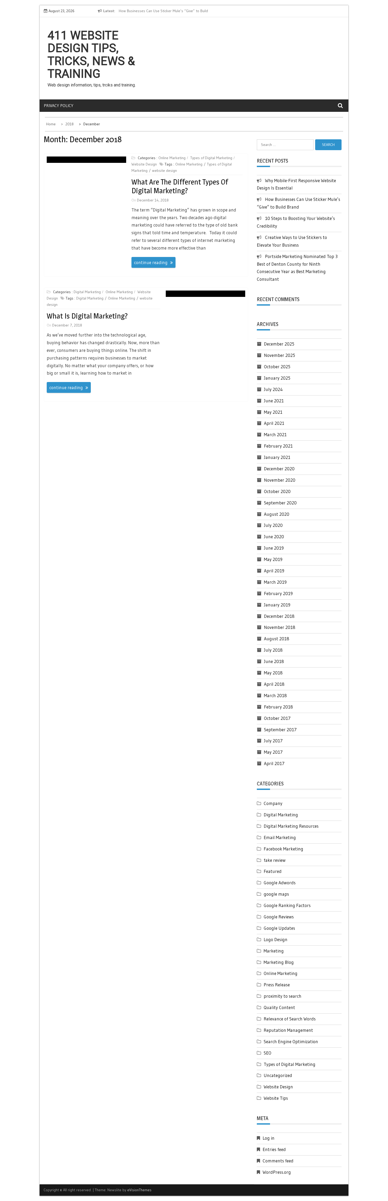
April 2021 (274, 423)
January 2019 (277, 605)
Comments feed (278, 1160)
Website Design (144, 164)
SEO (267, 1053)
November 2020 (279, 480)
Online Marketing (172, 157)
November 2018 (279, 627)
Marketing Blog (279, 962)
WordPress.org (277, 1172)
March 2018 (275, 695)
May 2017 (273, 752)
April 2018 (274, 684)
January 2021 (277, 457)
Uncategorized (278, 1075)
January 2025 (277, 378)
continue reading (151, 262)
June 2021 (274, 400)
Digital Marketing (87, 291)
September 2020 (280, 502)
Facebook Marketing (283, 849)
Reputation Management (288, 1030)
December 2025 (279, 344)
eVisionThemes (139, 1190)
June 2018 (274, 661)
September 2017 (280, 729)
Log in (269, 1138)
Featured (273, 871)
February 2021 (278, 446)
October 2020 (277, 491)
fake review (275, 860)
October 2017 (277, 718)
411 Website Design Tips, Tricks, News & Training (91, 55)
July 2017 (273, 740)
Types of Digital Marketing (211, 157)
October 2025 (277, 366)
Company (273, 803)
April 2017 (274, 763)
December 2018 (279, 616)
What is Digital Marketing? (87, 315)
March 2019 (275, 582)
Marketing (274, 951)
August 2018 (276, 638)
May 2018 (273, 672)
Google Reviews (279, 916)
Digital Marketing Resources (291, 826)
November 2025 (279, 355)
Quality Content (279, 1007)
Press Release (277, 984)
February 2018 (278, 707)
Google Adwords (280, 882)
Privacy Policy (58, 105)
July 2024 (273, 389)
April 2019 (274, 570)
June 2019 (274, 548)
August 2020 (276, 514)
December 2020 (279, 468)
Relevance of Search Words (290, 1018)
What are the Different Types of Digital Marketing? (179, 186)
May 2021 (273, 412)
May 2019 (273, 559)
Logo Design (275, 939)
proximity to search (282, 996)
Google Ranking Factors (287, 905)
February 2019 (278, 593)
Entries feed (274, 1149)
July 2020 (273, 525)
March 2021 (275, 434)
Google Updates (279, 928)
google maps (276, 894)
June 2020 (274, 536)
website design (164, 170)
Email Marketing (280, 837)
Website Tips (276, 1098)
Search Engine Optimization (291, 1041)
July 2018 (273, 650)
